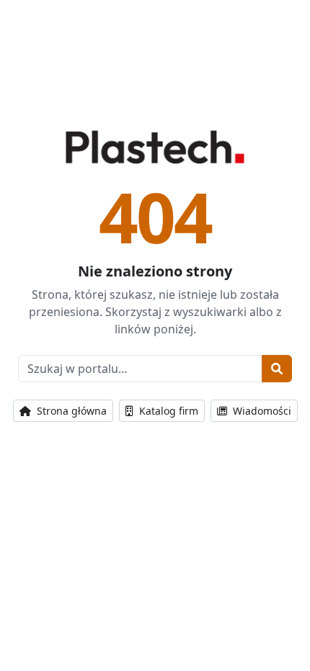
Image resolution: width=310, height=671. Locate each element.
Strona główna (70, 411)
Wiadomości (260, 411)
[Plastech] (154, 147)
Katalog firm (167, 411)
